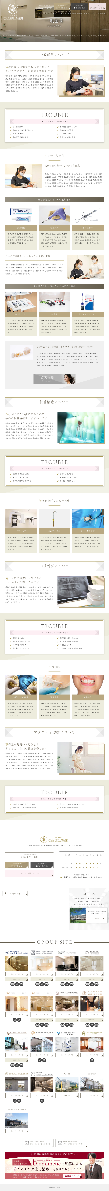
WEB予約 (67, 1095)
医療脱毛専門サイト (42, 1020)
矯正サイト (16, 979)
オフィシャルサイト (17, 974)
